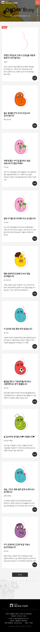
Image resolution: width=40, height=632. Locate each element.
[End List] (20, 583)
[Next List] (37, 581)
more (34, 78)
